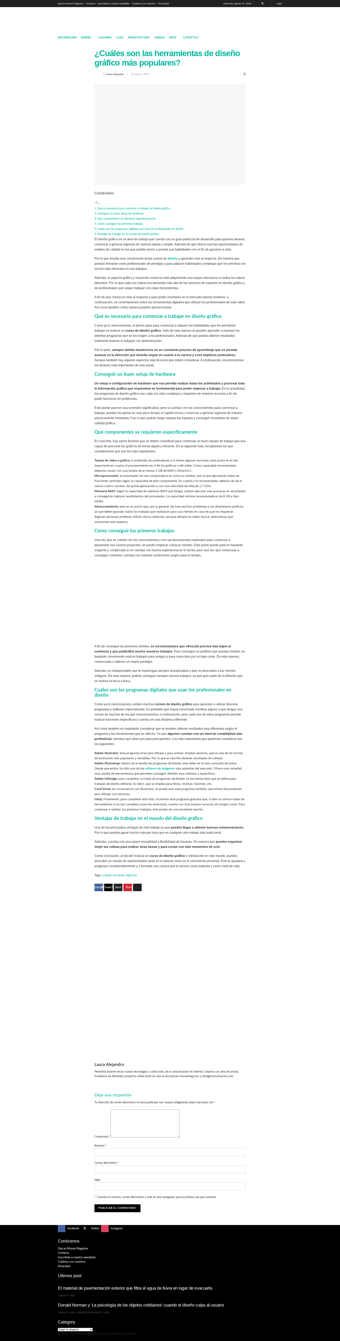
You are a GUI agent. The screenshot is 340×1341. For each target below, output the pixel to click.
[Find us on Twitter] (262, 3)
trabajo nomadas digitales (119, 875)
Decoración (67, 37)
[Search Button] (280, 38)
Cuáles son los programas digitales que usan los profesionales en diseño (140, 228)
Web (97, 1180)
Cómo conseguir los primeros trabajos (120, 223)
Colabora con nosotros (144, 3)
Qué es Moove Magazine (70, 3)
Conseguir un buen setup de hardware (120, 213)
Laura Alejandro (115, 74)
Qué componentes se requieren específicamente (126, 218)
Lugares (105, 37)
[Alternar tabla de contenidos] (97, 203)
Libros (159, 37)
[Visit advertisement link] (170, 969)
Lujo (119, 37)
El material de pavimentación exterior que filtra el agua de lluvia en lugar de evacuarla (135, 1288)
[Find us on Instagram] (268, 3)
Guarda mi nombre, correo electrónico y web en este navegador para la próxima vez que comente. (157, 1197)
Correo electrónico (106, 1163)
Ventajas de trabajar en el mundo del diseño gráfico (128, 234)
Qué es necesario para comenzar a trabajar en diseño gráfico (133, 208)
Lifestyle (190, 37)
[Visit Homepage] (86, 20)
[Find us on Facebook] (257, 3)
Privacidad (163, 3)
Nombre (100, 1145)
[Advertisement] (210, 19)
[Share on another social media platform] (137, 887)
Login (279, 3)
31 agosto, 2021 (140, 74)
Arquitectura (139, 37)
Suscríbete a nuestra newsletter (114, 3)
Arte (172, 37)
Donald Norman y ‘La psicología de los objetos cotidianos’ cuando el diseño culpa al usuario (141, 1305)
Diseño (86, 37)
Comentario (102, 1136)
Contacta (90, 3)
